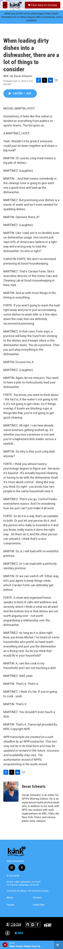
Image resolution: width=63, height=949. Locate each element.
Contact (37, 897)
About (10, 897)
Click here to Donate (44, 5)
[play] (5, 944)
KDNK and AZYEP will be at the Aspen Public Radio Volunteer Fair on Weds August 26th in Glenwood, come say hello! (31, 17)
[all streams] (58, 945)
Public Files (39, 905)
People (10, 905)
